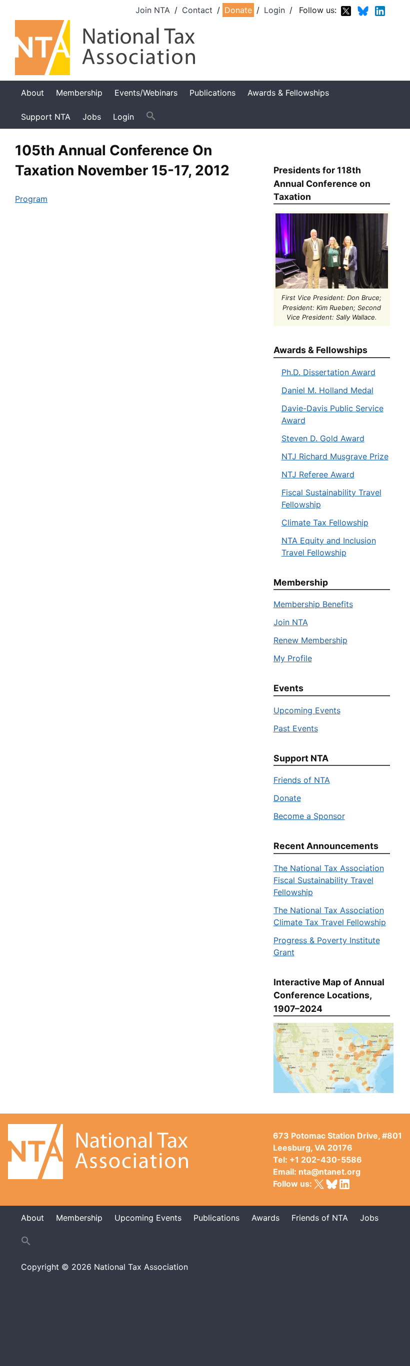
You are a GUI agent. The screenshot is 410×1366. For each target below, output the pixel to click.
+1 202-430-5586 (326, 1160)
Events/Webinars (146, 93)
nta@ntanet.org (329, 1172)
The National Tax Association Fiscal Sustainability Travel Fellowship (329, 880)
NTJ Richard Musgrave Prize (335, 456)
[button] (151, 116)
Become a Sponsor (309, 816)
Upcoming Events (307, 710)
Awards (266, 1218)
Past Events (296, 728)
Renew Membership (311, 640)
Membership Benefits (313, 604)
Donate (238, 10)
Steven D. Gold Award (323, 438)
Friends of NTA (302, 780)
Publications (213, 93)
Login (274, 10)
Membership (79, 93)
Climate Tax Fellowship (325, 522)
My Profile (293, 658)
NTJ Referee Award (318, 474)
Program (31, 199)
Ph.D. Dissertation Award (329, 372)
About (32, 93)
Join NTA (153, 10)
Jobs (369, 1218)
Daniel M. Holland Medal (328, 390)
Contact (197, 10)
